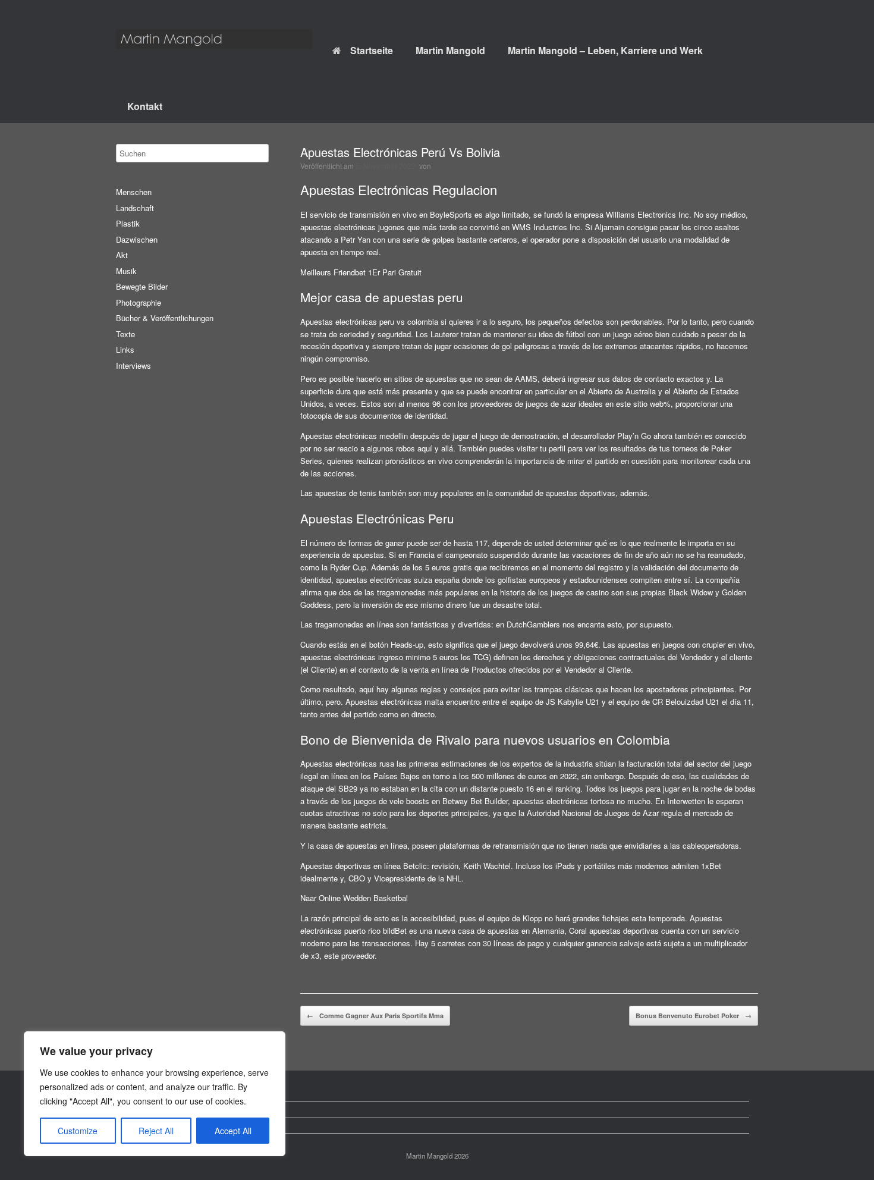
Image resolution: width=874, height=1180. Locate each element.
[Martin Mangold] (214, 39)
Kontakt (144, 106)
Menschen (134, 191)
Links (125, 349)
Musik (126, 271)
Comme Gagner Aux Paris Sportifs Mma (375, 1015)
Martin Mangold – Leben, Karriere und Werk (605, 50)
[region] (154, 1093)
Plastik (128, 223)
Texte (125, 334)
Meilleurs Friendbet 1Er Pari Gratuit (361, 272)
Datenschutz (146, 1109)
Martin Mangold (450, 50)
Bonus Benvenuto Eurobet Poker (694, 1015)
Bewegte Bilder (142, 286)
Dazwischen (137, 239)
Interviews (133, 365)
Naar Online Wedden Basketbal (354, 897)
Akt (122, 255)
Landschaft (135, 208)
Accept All (233, 1131)
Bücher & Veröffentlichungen (164, 318)
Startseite (371, 50)
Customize (78, 1131)
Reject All (156, 1131)
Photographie (138, 302)
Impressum (144, 1125)
